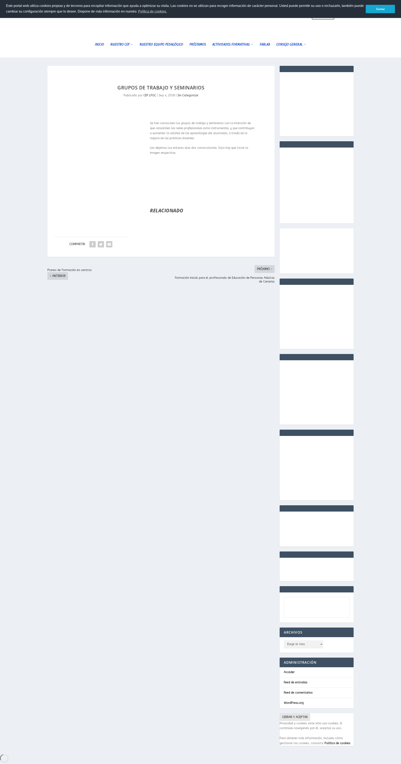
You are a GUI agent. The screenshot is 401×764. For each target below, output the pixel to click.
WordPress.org (294, 703)
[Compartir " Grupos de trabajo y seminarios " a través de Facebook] (92, 244)
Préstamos (197, 44)
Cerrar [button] (380, 9)
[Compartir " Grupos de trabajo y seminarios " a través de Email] (109, 244)
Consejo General (289, 44)
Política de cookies (337, 743)
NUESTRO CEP (119, 44)
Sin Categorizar (188, 95)
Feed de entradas (295, 682)
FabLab (265, 44)
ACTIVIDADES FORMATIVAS (231, 44)
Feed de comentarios (298, 692)
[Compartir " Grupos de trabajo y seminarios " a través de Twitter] (101, 244)
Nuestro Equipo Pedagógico (161, 44)
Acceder (289, 672)
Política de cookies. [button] (152, 11)
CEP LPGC (149, 95)
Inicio (99, 44)
